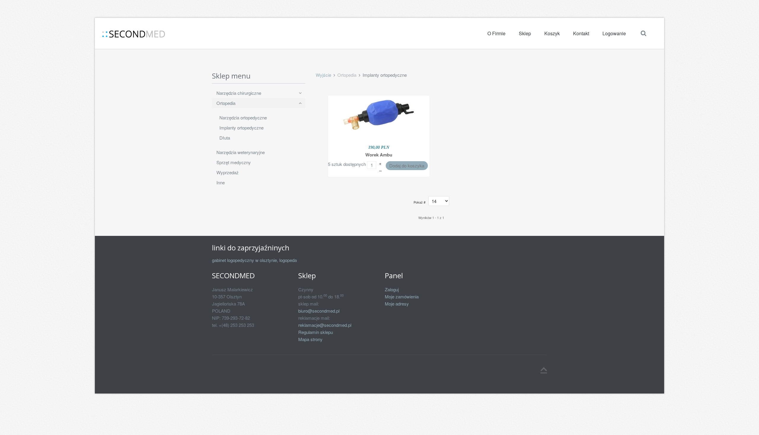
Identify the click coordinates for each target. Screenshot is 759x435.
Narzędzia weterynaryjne (240, 152)
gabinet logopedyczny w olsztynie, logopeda (254, 260)
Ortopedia (225, 103)
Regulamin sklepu (315, 332)
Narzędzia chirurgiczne (238, 93)
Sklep (525, 33)
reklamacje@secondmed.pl (324, 325)
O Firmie (496, 33)
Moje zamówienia (402, 296)
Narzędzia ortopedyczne (243, 117)
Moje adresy (397, 303)
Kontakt (581, 33)
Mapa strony (310, 339)
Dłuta (224, 138)
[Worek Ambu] (379, 114)
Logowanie (614, 33)
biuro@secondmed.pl (318, 311)
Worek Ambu (378, 154)
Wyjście (323, 75)
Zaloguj (392, 289)
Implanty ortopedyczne (241, 127)
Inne (220, 182)
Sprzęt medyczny (233, 162)
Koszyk (552, 33)
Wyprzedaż (227, 172)
